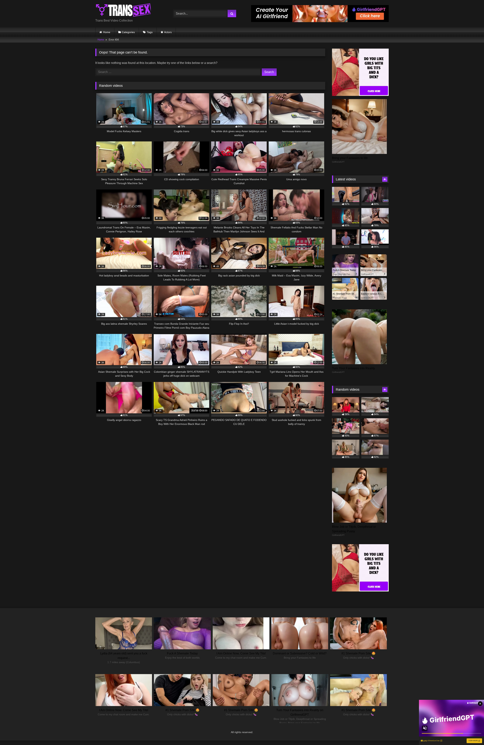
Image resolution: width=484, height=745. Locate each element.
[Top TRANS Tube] (123, 10)
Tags (150, 32)
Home (106, 32)
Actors (168, 32)
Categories (128, 32)
